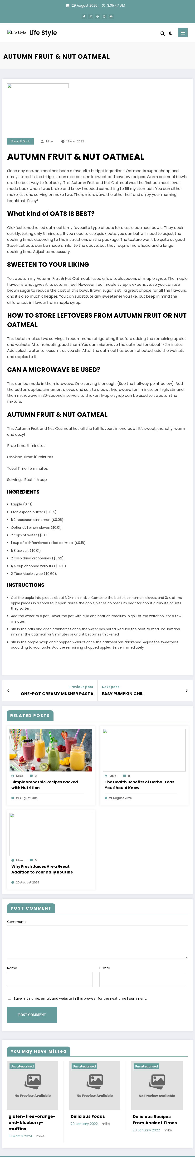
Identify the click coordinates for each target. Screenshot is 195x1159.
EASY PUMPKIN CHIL (122, 694)
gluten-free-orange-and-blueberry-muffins (32, 1123)
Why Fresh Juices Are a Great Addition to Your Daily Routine (42, 869)
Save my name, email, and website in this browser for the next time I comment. (80, 998)
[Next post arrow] (186, 691)
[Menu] (183, 32)
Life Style (43, 32)
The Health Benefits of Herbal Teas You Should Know (139, 784)
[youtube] (111, 16)
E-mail (104, 968)
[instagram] (104, 16)
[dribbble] (97, 16)
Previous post (81, 687)
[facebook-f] (84, 16)
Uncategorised (22, 1066)
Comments (16, 921)
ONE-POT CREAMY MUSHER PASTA (57, 694)
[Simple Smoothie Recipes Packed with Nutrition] (51, 749)
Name (12, 968)
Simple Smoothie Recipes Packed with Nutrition (44, 784)
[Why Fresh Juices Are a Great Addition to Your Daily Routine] (51, 834)
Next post (110, 687)
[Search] (163, 33)
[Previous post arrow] (8, 691)
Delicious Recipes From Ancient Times (155, 1120)
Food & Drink (20, 141)
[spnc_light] (170, 33)
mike (49, 141)
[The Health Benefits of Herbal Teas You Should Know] (144, 749)
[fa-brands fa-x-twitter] (90, 16)
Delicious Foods (88, 1116)
